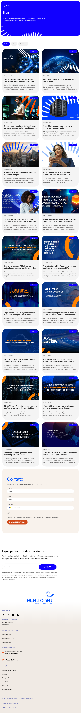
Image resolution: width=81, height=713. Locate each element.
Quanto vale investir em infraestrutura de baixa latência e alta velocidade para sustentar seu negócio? (20, 128)
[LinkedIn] (3, 615)
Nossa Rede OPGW (8, 638)
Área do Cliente (12, 660)
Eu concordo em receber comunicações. (22, 513)
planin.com (5, 625)
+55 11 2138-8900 (7, 622)
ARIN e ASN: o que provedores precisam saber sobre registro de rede (60, 453)
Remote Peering (7, 689)
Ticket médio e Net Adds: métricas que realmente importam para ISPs (59, 267)
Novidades (23, 44)
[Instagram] (8, 615)
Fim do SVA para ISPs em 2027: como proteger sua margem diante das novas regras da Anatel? (20, 221)
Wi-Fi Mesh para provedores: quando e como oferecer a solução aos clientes (59, 314)
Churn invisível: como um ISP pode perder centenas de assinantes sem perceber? (19, 81)
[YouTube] (13, 615)
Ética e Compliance (9, 707)
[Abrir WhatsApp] (76, 708)
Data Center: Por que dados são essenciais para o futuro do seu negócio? (56, 174)
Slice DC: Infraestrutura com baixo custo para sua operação (57, 127)
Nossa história (6, 634)
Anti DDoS (5, 686)
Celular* (11, 504)
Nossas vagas (6, 642)
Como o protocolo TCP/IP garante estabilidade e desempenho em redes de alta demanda (20, 268)
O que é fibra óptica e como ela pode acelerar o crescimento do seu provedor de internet (58, 408)
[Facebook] (18, 615)
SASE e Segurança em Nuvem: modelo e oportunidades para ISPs (21, 360)
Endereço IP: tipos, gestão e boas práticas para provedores (18, 453)
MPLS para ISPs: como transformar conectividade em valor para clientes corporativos (58, 361)
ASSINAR (47, 567)
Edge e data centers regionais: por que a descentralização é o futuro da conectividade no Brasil (20, 315)
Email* (10, 496)
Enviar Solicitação (17, 522)
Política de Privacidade (51, 517)
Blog (14, 44)
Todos (6, 44)
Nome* (10, 488)
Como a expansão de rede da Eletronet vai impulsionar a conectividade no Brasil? (59, 221)
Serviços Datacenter (8, 678)
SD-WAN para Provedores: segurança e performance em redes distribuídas (20, 407)
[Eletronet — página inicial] (40, 597)
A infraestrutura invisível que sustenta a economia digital (20, 173)
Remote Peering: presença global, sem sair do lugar (59, 80)
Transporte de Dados (9, 670)
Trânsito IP (5, 674)
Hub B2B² (5, 682)
